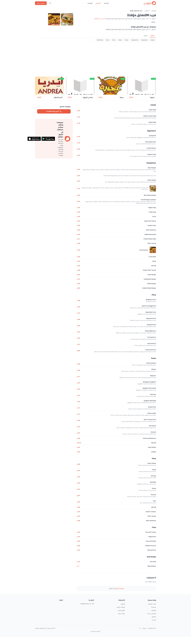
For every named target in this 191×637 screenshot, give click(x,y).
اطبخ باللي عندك (151, 613)
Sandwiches (135, 40)
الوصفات (90, 3)
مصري (153, 22)
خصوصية (144, 628)
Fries (107, 40)
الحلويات (122, 604)
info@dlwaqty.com (86, 604)
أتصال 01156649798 (52, 111)
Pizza (126, 40)
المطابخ (154, 616)
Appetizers (144, 40)
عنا (140, 628)
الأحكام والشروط (152, 628)
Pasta (120, 40)
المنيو (152, 35)
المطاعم (98, 3)
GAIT (99, 631)
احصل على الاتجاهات (99, 18)
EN (50, 3)
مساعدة (153, 607)
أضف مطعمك (152, 604)
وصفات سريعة (121, 607)
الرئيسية (106, 3)
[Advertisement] (95, 59)
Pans (114, 40)
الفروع (145, 35)
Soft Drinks (100, 40)
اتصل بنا (154, 620)
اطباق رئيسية (121, 610)
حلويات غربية (121, 613)
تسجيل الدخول (41, 3)
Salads (152, 40)
